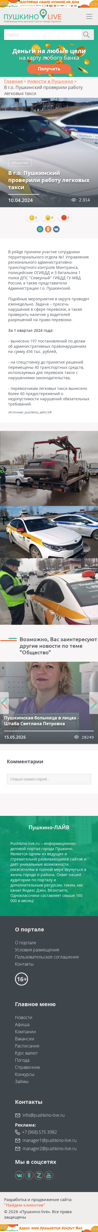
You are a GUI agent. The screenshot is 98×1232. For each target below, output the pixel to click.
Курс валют (26, 1053)
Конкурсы (25, 1074)
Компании (25, 1032)
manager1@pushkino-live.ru (49, 1140)
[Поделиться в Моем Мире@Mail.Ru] (40, 229)
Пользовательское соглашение (47, 957)
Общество (20, 162)
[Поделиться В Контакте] (56, 229)
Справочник (27, 1067)
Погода (22, 1060)
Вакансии (24, 1039)
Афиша (22, 1024)
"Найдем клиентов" (24, 1205)
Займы (22, 1081)
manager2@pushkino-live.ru (49, 1148)
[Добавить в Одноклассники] (48, 229)
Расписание (27, 1046)
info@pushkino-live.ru (44, 1115)
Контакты (24, 964)
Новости (23, 1017)
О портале (25, 943)
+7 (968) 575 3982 (39, 1132)
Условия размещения (37, 950)
